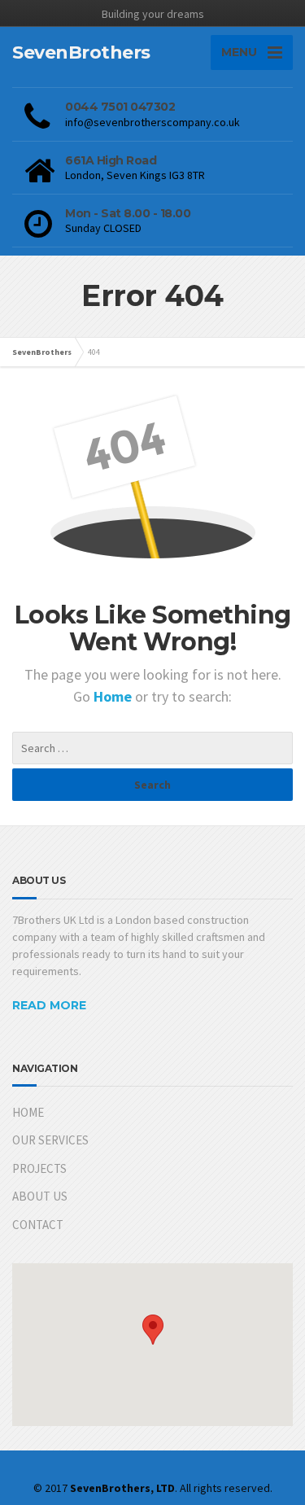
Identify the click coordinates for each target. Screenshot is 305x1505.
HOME (28, 1112)
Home (114, 696)
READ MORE (49, 1005)
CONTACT (37, 1224)
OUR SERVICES (50, 1140)
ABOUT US (40, 1196)
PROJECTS (39, 1168)
